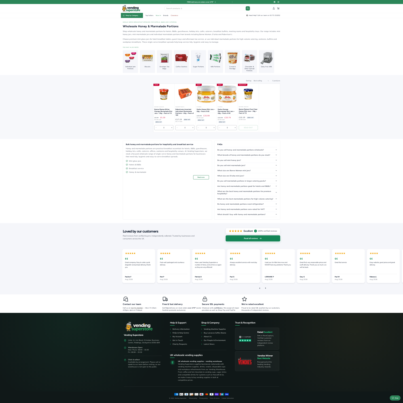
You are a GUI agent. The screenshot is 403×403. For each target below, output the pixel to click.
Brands (165, 15)
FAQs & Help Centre (181, 333)
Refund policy (193, 398)
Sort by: (248, 81)
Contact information (228, 398)
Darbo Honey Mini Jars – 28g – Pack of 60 (206, 110)
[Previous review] (259, 288)
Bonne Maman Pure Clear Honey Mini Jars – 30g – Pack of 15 (248, 111)
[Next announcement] (232, 2)
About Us (208, 336)
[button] (208, 8)
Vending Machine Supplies (215, 329)
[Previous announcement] (170, 2)
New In (158, 15)
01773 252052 (137, 308)
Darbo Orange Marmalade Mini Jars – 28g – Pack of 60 (226, 111)
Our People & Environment (215, 340)
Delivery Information (181, 329)
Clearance (174, 15)
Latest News (209, 344)
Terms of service (215, 398)
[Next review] (265, 288)
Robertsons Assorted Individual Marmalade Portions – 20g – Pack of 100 (184, 112)
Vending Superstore (180, 398)
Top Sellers (149, 15)
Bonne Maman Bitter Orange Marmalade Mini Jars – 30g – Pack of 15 (163, 111)
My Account (177, 336)
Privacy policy (203, 398)
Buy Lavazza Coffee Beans (215, 333)
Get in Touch (178, 340)
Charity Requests (180, 344)
